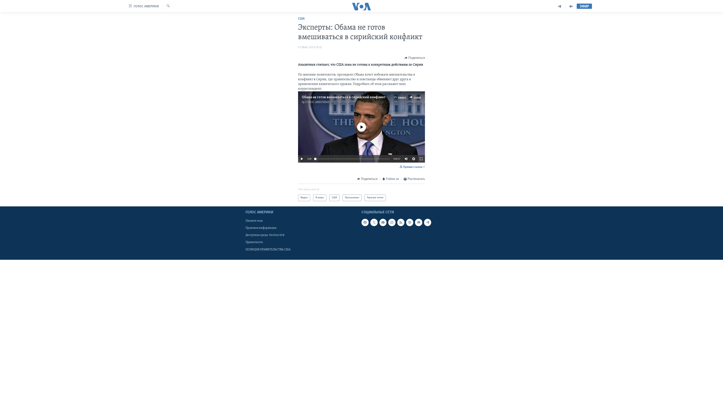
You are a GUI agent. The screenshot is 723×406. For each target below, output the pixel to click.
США (301, 18)
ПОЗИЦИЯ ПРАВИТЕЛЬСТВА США (268, 249)
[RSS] (400, 222)
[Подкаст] (409, 222)
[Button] (414, 57)
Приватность (254, 242)
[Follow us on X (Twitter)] (374, 222)
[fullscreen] (421, 159)
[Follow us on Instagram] (391, 222)
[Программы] (571, 6)
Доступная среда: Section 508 (265, 235)
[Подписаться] (418, 222)
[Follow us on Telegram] (427, 222)
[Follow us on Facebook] (365, 222)
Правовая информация (261, 228)
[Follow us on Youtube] (383, 222)
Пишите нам (254, 220)
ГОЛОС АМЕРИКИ (317, 102)
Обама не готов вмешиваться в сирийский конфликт (344, 97)
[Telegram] (559, 6)
